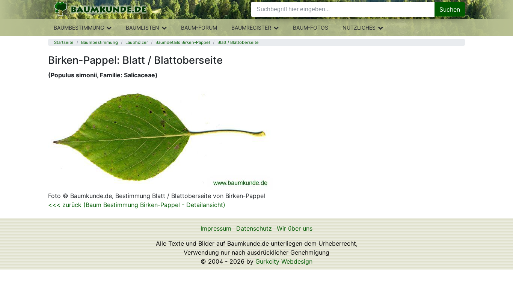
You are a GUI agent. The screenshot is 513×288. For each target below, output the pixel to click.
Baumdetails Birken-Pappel (182, 42)
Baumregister (251, 27)
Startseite (64, 42)
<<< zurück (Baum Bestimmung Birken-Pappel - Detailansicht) (136, 204)
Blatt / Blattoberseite (238, 42)
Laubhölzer (136, 42)
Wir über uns (294, 228)
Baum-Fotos (310, 27)
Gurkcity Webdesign (283, 261)
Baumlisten (142, 27)
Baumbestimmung (79, 27)
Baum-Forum (199, 27)
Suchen (449, 9)
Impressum (216, 228)
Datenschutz (254, 228)
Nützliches (359, 27)
